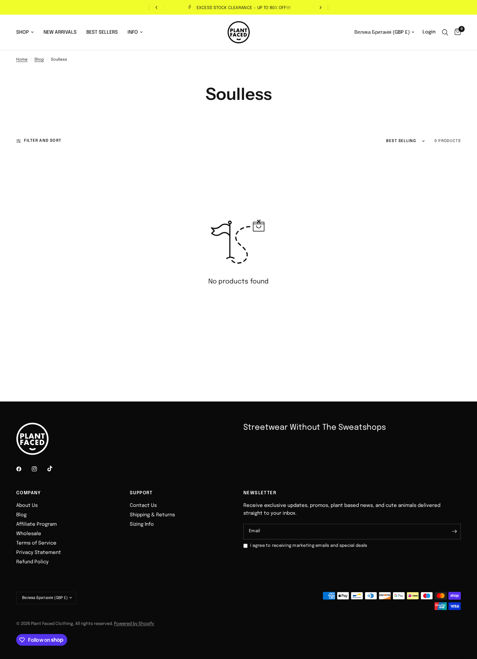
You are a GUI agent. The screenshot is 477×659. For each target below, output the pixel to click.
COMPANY (28, 493)
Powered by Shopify (134, 624)
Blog (21, 515)
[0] (456, 32)
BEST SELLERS (102, 32)
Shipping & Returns (152, 515)
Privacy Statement (38, 552)
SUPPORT (141, 493)
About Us (27, 505)
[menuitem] (27, 32)
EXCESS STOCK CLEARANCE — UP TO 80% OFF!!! (244, 8)
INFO (133, 32)
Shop (39, 60)
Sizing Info (142, 524)
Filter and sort (42, 141)
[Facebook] (23, 469)
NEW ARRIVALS (60, 32)
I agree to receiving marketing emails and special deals (308, 546)
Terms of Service (36, 543)
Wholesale (28, 533)
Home (22, 60)
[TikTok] (54, 468)
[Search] (445, 32)
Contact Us (143, 505)
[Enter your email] (454, 531)
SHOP (22, 32)
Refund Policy (32, 562)
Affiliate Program (36, 524)
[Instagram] (39, 469)
